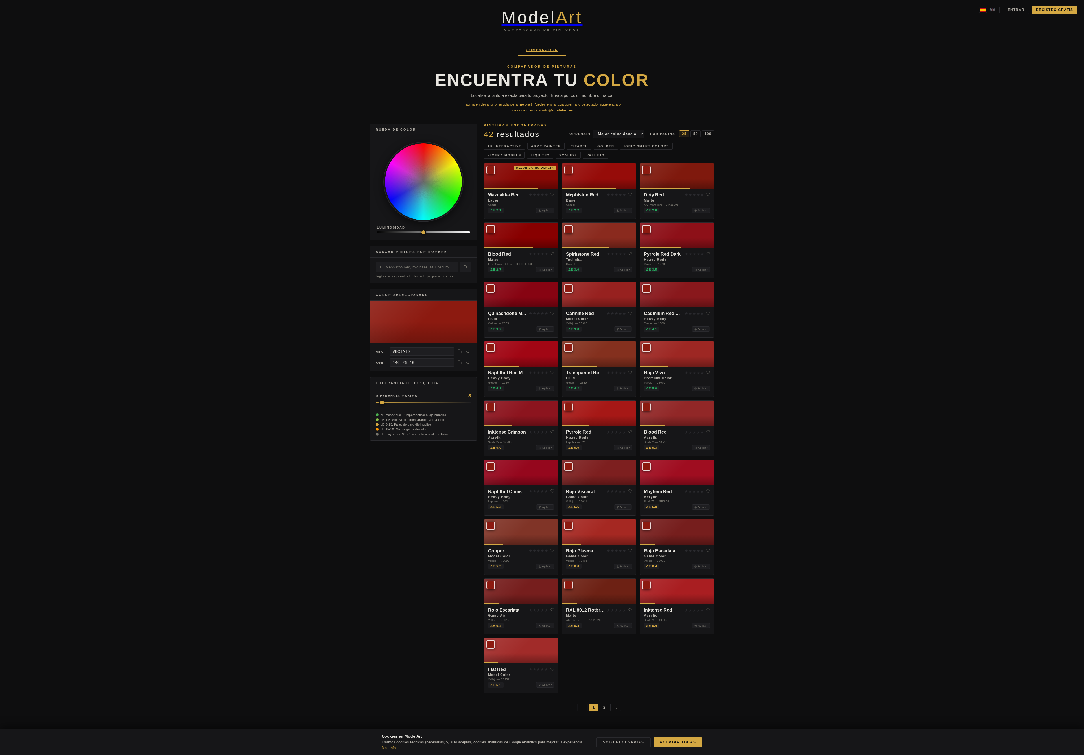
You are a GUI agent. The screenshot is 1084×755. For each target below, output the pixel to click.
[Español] (983, 10)
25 (684, 134)
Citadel (579, 146)
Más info (389, 748)
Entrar (1016, 10)
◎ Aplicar (545, 210)
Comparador (542, 50)
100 (708, 134)
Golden (605, 146)
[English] (992, 10)
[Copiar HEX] (459, 351)
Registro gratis (1054, 10)
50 (695, 134)
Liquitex (540, 155)
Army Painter (546, 146)
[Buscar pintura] (465, 267)
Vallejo (596, 155)
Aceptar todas (678, 742)
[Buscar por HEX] (468, 351)
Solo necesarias (623, 742)
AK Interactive (504, 146)
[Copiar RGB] (459, 362)
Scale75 (568, 155)
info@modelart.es (557, 110)
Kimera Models (504, 155)
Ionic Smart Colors (646, 146)
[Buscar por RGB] (468, 362)
